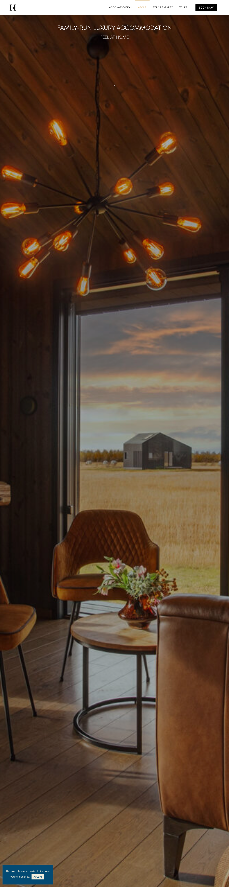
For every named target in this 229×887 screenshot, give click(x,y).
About (142, 8)
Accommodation (120, 8)
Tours (183, 8)
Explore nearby (163, 8)
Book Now (206, 7)
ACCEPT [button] (38, 876)
